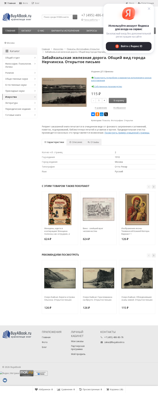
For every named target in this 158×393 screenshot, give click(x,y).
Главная (12, 3)
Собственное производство (108, 86)
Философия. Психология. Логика (18, 65)
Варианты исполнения (65, 30)
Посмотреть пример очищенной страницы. (127, 132)
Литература (11, 102)
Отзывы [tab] (95, 142)
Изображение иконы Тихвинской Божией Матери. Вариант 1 (135, 231)
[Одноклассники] (97, 114)
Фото (25, 3)
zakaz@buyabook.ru (114, 342)
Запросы (91, 30)
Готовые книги (13, 114)
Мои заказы (77, 341)
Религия (9, 72)
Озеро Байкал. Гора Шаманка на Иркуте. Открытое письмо (97, 298)
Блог (37, 3)
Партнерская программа (78, 348)
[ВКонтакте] (93, 114)
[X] (106, 114)
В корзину (119, 100)
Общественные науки (16, 78)
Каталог (26, 30)
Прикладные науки (15, 90)
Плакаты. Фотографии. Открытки (117, 120)
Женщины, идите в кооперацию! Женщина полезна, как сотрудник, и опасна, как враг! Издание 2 (58, 231)
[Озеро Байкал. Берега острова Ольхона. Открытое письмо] (60, 278)
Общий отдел (12, 57)
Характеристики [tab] (55, 142)
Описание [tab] (77, 142)
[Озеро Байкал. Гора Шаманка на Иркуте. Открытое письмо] (98, 278)
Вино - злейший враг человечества (93, 229)
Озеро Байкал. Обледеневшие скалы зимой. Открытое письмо (137, 298)
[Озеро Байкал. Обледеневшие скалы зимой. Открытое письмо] (137, 278)
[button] (149, 187)
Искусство (11, 96)
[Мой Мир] (102, 114)
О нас (41, 30)
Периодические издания (18, 108)
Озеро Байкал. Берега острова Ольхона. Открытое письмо (59, 298)
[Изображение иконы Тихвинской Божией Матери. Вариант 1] (137, 209)
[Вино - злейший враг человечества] (98, 209)
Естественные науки (16, 84)
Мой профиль (78, 354)
